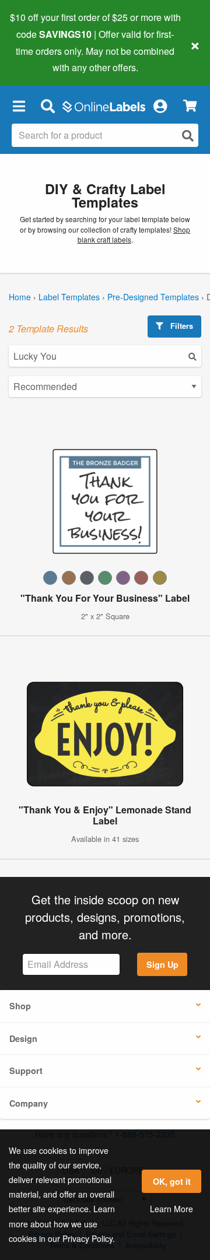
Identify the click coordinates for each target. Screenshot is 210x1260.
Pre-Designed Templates (153, 297)
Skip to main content (42, 59)
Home (20, 297)
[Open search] (187, 135)
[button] (19, 105)
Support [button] (26, 1070)
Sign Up (162, 964)
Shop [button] (20, 1006)
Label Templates (69, 297)
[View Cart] (189, 105)
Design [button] (23, 1038)
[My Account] (159, 105)
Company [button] (28, 1103)
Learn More (171, 1209)
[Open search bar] (47, 105)
